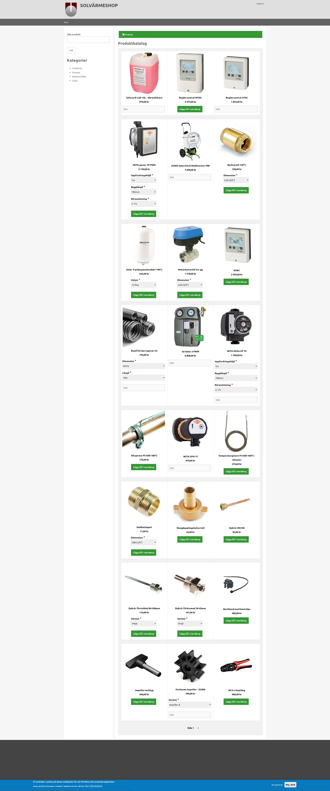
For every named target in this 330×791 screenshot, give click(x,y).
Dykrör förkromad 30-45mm (190, 608)
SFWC (237, 270)
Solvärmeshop (99, 5)
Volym (134, 279)
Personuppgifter (145, 760)
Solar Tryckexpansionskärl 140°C (144, 269)
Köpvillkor (142, 747)
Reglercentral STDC (237, 97)
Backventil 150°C (236, 164)
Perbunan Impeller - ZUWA (190, 689)
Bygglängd (137, 186)
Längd (125, 372)
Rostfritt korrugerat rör (144, 350)
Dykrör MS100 (237, 527)
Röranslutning (139, 198)
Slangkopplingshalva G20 (190, 527)
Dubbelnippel (144, 527)
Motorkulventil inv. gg (190, 269)
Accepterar (277, 784)
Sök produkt (74, 34)
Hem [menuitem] (66, 22)
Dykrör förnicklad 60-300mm (144, 608)
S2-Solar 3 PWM (190, 351)
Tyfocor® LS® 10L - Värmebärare (144, 97)
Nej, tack (290, 784)
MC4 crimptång (236, 690)
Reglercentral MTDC (190, 97)
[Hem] (71, 10)
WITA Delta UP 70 (236, 350)
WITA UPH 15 (190, 456)
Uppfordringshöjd (141, 175)
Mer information (93, 786)
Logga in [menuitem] (260, 3)
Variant (135, 618)
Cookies (141, 754)
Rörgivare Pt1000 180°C (144, 455)
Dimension (229, 175)
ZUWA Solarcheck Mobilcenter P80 (190, 165)
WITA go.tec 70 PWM (144, 164)
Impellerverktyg (144, 690)
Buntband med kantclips (236, 608)
